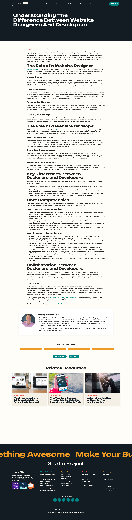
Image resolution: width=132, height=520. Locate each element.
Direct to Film (86, 481)
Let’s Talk (106, 484)
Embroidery (85, 479)
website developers (61, 130)
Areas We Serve (108, 479)
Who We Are (81, 3)
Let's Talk (114, 3)
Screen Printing (87, 477)
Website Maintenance (47, 485)
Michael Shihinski (44, 49)
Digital (55, 3)
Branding (64, 478)
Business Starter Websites (48, 490)
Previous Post (60, 356)
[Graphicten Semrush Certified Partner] (15, 485)
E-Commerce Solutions (47, 479)
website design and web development (64, 297)
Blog (89, 3)
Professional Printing (88, 474)
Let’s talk (59, 304)
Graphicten (62, 510)
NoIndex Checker (66, 483)
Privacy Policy (51, 512)
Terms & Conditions (62, 512)
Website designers (33, 69)
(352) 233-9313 (107, 490)
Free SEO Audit (65, 485)
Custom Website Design (47, 474)
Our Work (71, 3)
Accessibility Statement (77, 512)
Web (47, 3)
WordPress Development (48, 477)
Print (62, 3)
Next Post (73, 356)
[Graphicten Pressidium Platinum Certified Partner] (23, 485)
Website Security (45, 488)
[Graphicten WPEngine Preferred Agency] (31, 485)
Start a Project (66, 463)
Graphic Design (66, 481)
